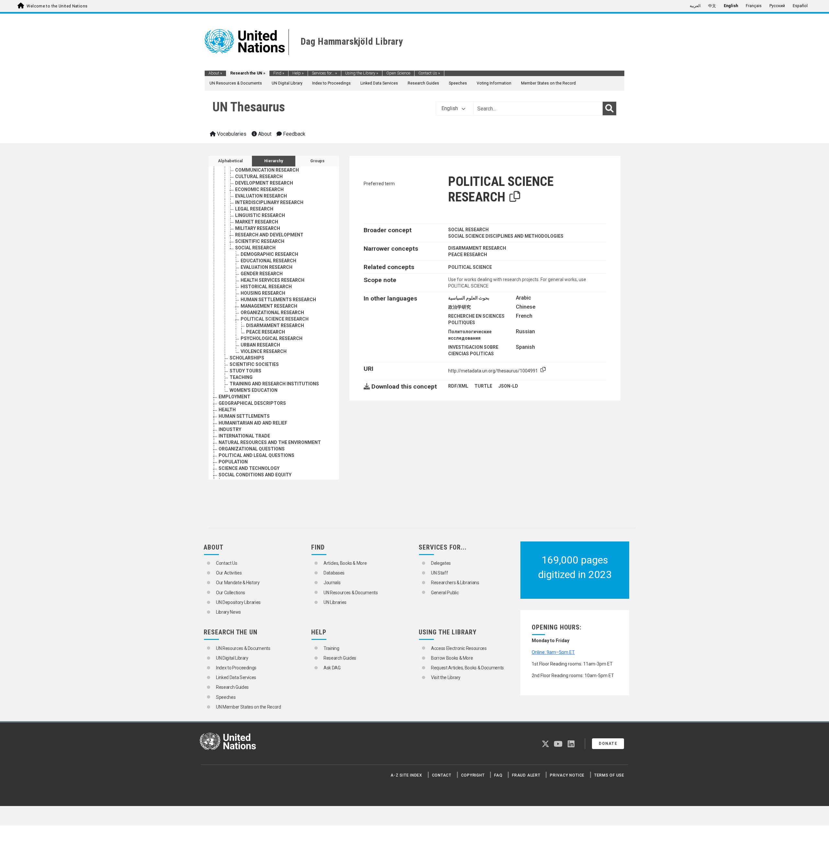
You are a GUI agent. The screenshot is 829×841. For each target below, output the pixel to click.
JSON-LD (508, 386)
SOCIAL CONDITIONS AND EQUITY (255, 474)
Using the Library (361, 73)
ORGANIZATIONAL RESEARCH (272, 312)
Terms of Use (609, 775)
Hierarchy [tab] (273, 161)
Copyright (473, 775)
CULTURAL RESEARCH (259, 176)
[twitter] (545, 745)
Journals (332, 582)
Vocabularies (231, 134)
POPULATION (233, 461)
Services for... (324, 73)
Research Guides (423, 83)
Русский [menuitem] (777, 6)
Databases (334, 572)
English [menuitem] (731, 6)
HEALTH (227, 409)
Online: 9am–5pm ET (553, 652)
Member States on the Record (548, 83)
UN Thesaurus (248, 107)
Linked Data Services (379, 83)
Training (331, 648)
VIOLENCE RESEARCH (264, 351)
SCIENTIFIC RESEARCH (259, 241)
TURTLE (483, 386)
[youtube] (558, 745)
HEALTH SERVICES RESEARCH (272, 280)
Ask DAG (332, 667)
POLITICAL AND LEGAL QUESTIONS (256, 455)
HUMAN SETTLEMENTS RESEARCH (278, 299)
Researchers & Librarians (455, 582)
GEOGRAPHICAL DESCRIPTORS (252, 403)
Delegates (441, 563)
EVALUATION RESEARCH (261, 196)
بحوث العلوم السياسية (468, 298)
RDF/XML (458, 386)
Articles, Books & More (345, 563)
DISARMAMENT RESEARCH (275, 325)
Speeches (458, 83)
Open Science (398, 73)
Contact (441, 775)
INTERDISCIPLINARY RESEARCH (269, 202)
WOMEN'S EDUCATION (254, 390)
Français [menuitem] (754, 6)
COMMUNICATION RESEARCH (267, 170)
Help (298, 73)
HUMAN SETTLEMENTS (244, 416)
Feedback (293, 134)
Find (278, 73)
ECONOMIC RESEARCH (259, 189)
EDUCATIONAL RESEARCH (268, 260)
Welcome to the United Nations (57, 6)
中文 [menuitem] (712, 6)
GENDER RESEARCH (262, 273)
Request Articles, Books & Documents (467, 667)
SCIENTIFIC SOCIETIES (254, 364)
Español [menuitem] (800, 6)
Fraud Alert (526, 775)
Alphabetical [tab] (230, 161)
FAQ (498, 775)
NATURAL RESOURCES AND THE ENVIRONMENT (270, 442)
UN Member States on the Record (248, 707)
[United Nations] (245, 40)
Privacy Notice (567, 775)
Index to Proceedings (331, 83)
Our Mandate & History (238, 582)
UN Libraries (335, 602)
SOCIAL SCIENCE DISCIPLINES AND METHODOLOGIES (505, 236)
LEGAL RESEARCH (254, 208)
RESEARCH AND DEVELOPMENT (269, 234)
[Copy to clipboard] (515, 197)
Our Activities (229, 572)
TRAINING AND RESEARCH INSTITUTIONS (274, 383)
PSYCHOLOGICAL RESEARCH (271, 338)
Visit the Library (445, 677)
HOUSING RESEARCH (263, 293)
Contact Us (429, 73)
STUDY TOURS (245, 370)
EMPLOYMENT (234, 396)
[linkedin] (571, 745)
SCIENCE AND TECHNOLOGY (249, 468)
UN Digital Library (287, 83)
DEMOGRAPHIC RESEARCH (269, 254)
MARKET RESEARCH (256, 221)
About (215, 73)
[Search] (609, 108)
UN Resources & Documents (236, 83)
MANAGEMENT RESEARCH (269, 306)
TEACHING (241, 377)
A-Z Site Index (406, 775)
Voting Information (494, 83)
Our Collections (230, 592)
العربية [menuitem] (695, 6)
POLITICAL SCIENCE (470, 267)
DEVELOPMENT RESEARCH (264, 183)
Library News (228, 612)
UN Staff (439, 572)
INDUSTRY (230, 429)
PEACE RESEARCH (265, 332)
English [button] (450, 108)
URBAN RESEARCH (260, 344)
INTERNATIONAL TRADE (244, 435)
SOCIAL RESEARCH (255, 247)
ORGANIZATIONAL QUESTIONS (252, 448)
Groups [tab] (317, 161)
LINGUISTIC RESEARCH (260, 215)
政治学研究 (459, 307)
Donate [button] (608, 743)
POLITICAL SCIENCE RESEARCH (275, 319)
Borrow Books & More (452, 658)
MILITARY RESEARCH (257, 228)
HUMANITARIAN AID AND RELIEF (253, 423)
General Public (445, 592)
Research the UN (247, 73)
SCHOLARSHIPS (247, 357)
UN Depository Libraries (238, 602)
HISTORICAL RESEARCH (266, 286)
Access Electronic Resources (459, 648)
